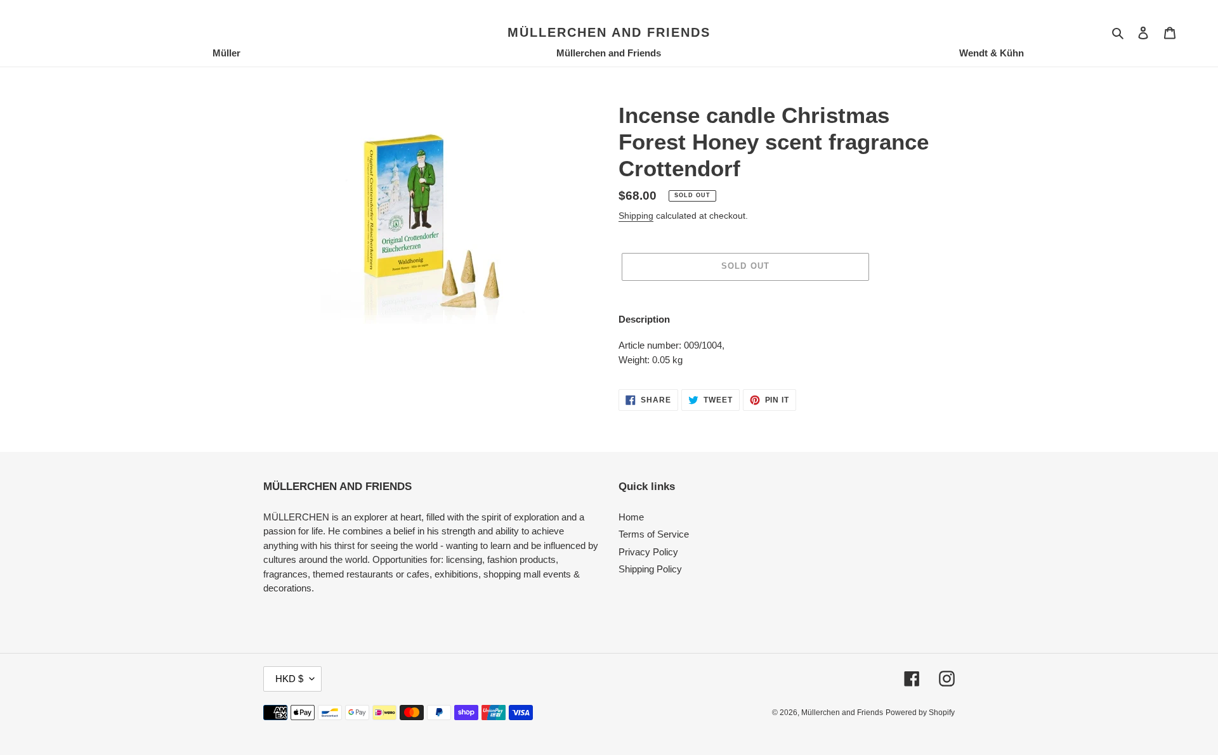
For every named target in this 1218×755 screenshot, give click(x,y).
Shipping (636, 215)
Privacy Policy (648, 551)
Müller (226, 53)
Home (631, 517)
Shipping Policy (650, 569)
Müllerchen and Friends (609, 32)
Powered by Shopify (920, 712)
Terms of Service (654, 534)
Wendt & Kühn (991, 53)
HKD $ (289, 678)
